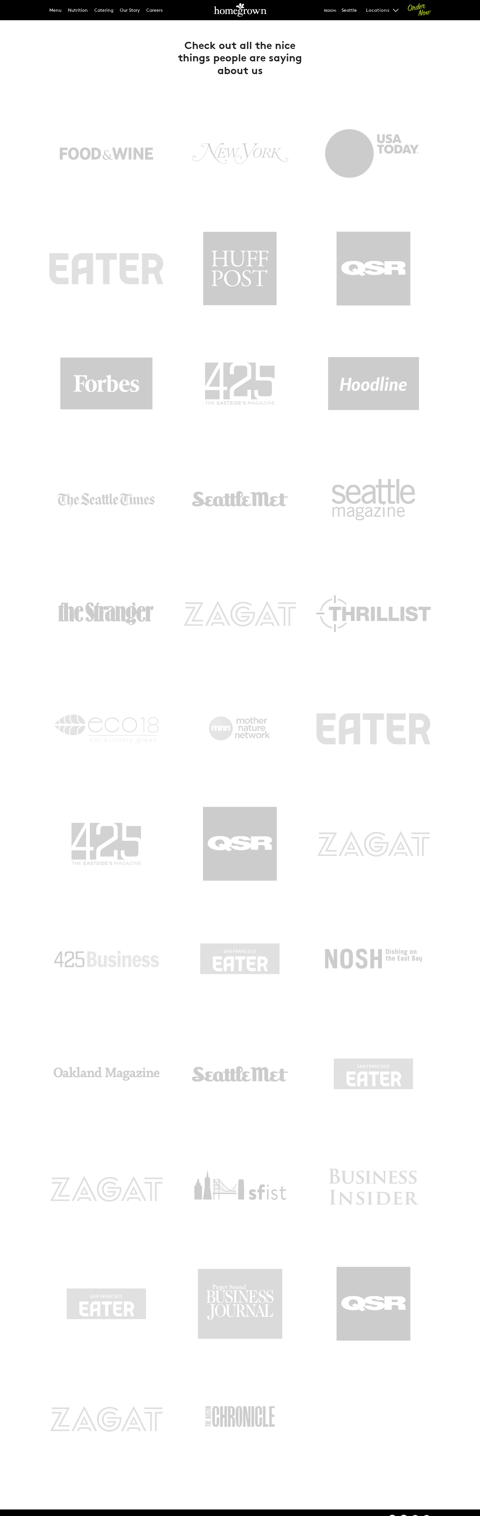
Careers (154, 10)
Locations (378, 10)
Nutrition (78, 10)
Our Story (130, 10)
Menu (55, 10)
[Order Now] (419, 10)
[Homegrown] (240, 13)
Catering (103, 10)
